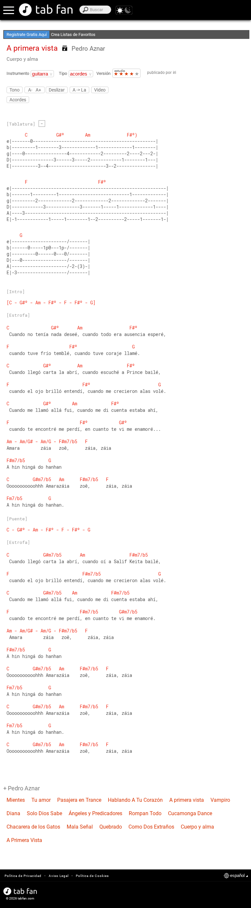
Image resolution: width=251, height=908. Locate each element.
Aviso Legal (59, 876)
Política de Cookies (92, 876)
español (237, 875)
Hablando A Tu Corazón (135, 800)
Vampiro (220, 800)
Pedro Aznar (88, 48)
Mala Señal (80, 827)
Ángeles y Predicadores (95, 813)
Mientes (16, 800)
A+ (38, 89)
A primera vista (186, 800)
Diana (13, 813)
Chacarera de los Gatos (33, 827)
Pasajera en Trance (79, 800)
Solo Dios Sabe (44, 813)
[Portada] (46, 9)
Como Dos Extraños (151, 827)
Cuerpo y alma (22, 59)
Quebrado (110, 827)
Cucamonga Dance (190, 813)
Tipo (63, 73)
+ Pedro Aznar (21, 788)
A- (30, 89)
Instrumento (18, 73)
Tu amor (41, 800)
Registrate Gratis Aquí (27, 34)
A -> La (79, 89)
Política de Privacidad (23, 876)
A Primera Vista (24, 840)
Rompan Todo (145, 813)
